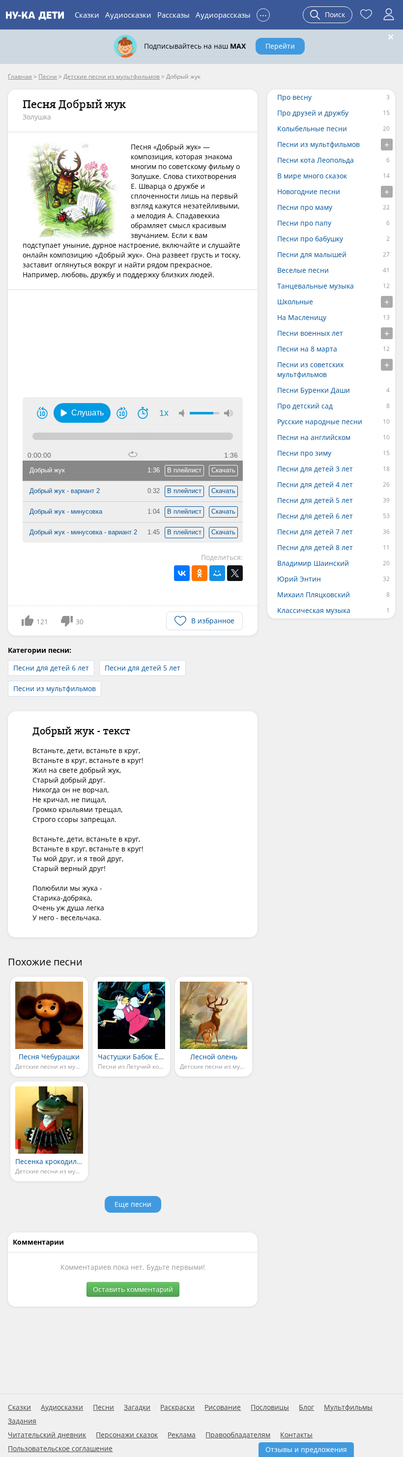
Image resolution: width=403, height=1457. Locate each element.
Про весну (294, 97)
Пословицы (270, 1407)
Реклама (182, 1434)
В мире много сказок (312, 175)
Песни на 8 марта (307, 348)
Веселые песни (303, 270)
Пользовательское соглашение (60, 1448)
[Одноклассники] (199, 573)
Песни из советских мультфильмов (310, 369)
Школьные (295, 301)
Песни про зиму (304, 453)
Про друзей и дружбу (312, 112)
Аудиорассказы (223, 15)
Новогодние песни (308, 191)
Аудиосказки (128, 15)
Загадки (137, 1407)
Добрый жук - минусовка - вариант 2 (83, 532)
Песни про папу (304, 223)
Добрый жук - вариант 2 (64, 491)
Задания (22, 1421)
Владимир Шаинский (313, 563)
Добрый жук (47, 470)
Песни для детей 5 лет (142, 667)
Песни (103, 1407)
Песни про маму (304, 207)
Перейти (280, 46)
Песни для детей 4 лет (315, 484)
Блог (306, 1407)
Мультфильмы (348, 1407)
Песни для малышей (311, 254)
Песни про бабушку (310, 238)
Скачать (223, 470)
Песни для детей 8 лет (315, 547)
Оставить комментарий (133, 1289)
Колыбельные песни (312, 128)
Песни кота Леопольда (315, 160)
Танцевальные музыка (315, 286)
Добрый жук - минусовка (65, 511)
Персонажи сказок (127, 1434)
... (263, 13)
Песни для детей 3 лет (315, 468)
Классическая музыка (313, 610)
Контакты (296, 1434)
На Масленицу (301, 317)
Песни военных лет (310, 333)
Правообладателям (237, 1434)
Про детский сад (305, 405)
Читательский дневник (47, 1434)
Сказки (87, 15)
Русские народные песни (319, 421)
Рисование (222, 1407)
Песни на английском (313, 437)
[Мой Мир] (217, 573)
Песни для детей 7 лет (315, 531)
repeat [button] (133, 454)
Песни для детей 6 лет (51, 667)
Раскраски (177, 1407)
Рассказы (173, 15)
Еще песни (133, 1204)
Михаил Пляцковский (313, 594)
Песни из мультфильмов (54, 688)
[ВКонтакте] (182, 573)
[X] (235, 573)
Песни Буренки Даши (313, 390)
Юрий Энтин (299, 578)
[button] (82, 413)
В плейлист (184, 470)
